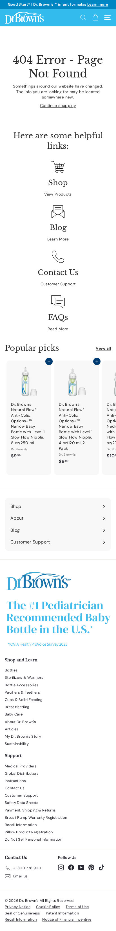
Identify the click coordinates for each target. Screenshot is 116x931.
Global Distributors (22, 773)
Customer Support (58, 283)
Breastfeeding (17, 707)
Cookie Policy (48, 906)
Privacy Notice (17, 906)
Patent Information (62, 913)
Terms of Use (77, 906)
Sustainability (17, 743)
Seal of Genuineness (22, 913)
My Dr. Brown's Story (23, 736)
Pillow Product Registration (29, 832)
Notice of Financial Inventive (66, 919)
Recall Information (21, 824)
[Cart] (95, 17)
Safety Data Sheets (21, 802)
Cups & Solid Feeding (23, 699)
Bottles (11, 670)
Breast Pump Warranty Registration (36, 817)
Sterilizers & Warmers (24, 677)
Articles (12, 729)
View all (103, 348)
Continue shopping (58, 105)
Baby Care (14, 714)
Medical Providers (21, 766)
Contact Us (15, 788)
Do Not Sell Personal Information (33, 839)
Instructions (15, 780)
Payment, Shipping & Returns (30, 810)
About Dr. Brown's (20, 721)
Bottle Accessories (21, 685)
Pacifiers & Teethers (22, 692)
